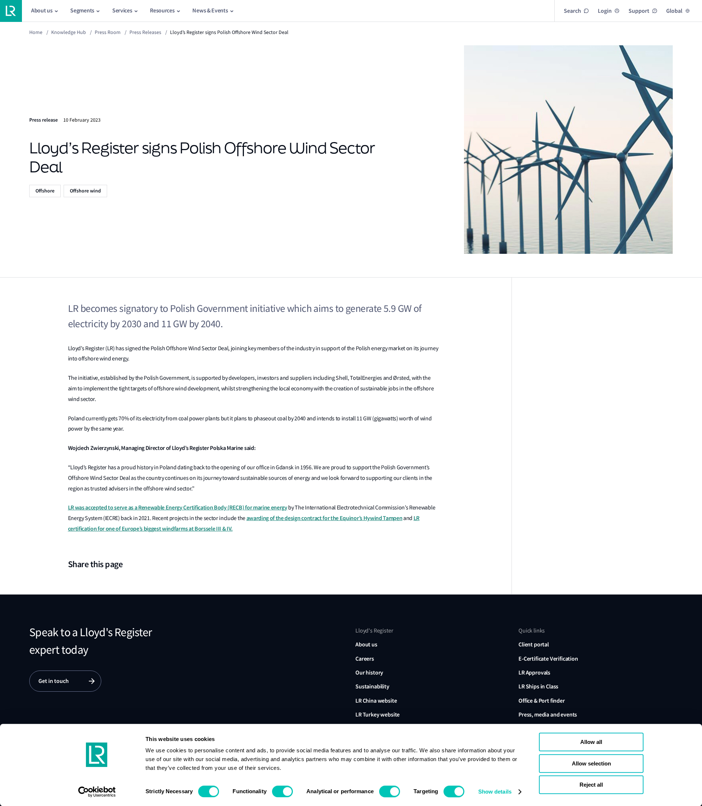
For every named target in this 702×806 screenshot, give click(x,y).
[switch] (282, 791)
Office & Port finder (541, 700)
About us (366, 644)
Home (35, 32)
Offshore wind (85, 190)
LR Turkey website (377, 714)
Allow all (591, 742)
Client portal (533, 644)
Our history (369, 672)
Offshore (44, 190)
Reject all (591, 785)
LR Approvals (534, 672)
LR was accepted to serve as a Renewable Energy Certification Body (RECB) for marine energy (177, 507)
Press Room (108, 32)
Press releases (145, 32)
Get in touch (53, 681)
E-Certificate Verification (548, 658)
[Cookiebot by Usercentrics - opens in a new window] (97, 791)
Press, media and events (547, 714)
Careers (364, 658)
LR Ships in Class (538, 686)
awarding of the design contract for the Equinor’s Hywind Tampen (324, 518)
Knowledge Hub (68, 32)
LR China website (376, 700)
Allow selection (591, 763)
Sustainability (372, 686)
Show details (495, 791)
